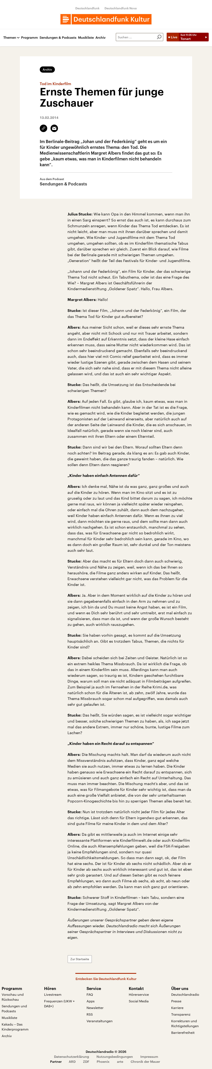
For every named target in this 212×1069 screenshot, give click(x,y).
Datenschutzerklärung (71, 1056)
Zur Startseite (79, 959)
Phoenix (103, 1061)
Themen (9, 37)
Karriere (177, 1008)
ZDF (86, 1061)
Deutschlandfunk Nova (121, 8)
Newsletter (95, 1008)
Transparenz (180, 1014)
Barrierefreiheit (183, 1032)
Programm (29, 37)
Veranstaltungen (100, 1021)
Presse (176, 1001)
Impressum (149, 1056)
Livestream (52, 994)
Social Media (139, 1001)
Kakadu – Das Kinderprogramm (15, 1026)
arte (120, 1061)
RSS (90, 1014)
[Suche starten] (159, 37)
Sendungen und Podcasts (14, 1008)
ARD (72, 1061)
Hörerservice (139, 994)
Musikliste (86, 37)
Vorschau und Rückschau (13, 996)
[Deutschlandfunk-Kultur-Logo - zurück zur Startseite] (106, 19)
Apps (91, 1001)
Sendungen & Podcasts (58, 37)
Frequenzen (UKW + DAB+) (59, 1003)
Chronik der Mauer (145, 1061)
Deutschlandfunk (87, 8)
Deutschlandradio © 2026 (106, 1051)
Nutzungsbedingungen (114, 1056)
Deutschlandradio (185, 994)
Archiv (100, 37)
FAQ (90, 994)
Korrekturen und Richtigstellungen (185, 1023)
